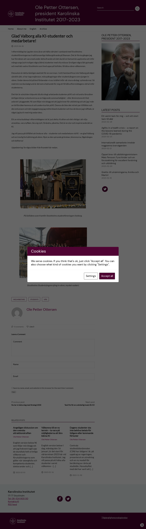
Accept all (107, 276)
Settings (91, 276)
